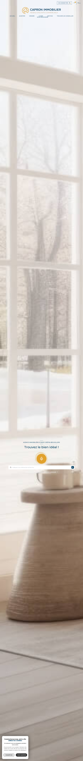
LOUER (41, 16)
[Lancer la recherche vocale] (41, 458)
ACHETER (22, 16)
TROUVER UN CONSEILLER (65, 16)
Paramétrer (9, 755)
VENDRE (31, 16)
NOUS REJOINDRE (42, 17)
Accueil (12, 16)
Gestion (50, 16)
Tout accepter (21, 755)
